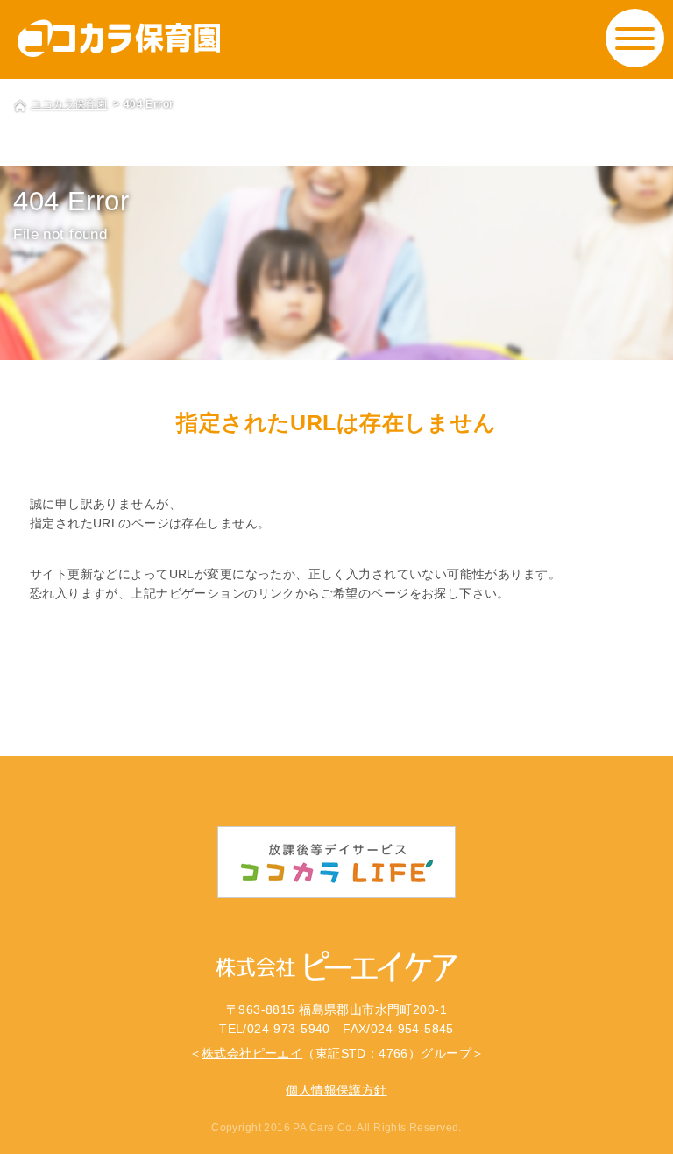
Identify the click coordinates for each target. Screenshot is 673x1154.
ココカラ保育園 (69, 104)
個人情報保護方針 (336, 1090)
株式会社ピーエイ (252, 1053)
